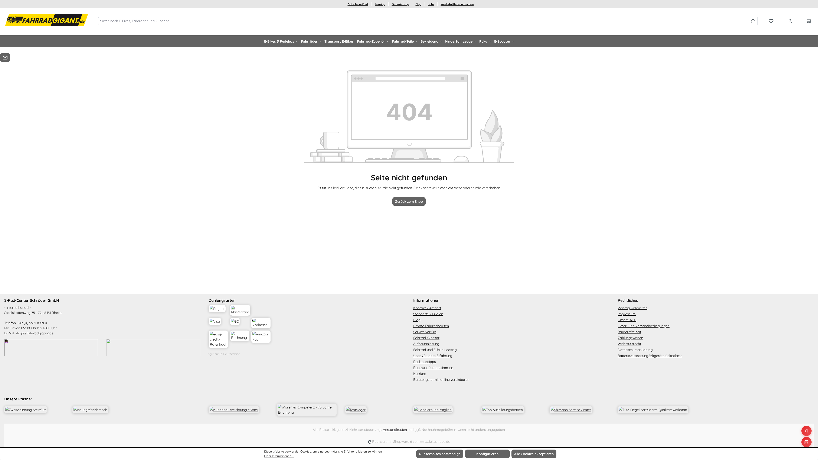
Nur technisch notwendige (440, 454)
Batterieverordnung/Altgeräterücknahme (650, 356)
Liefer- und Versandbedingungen (644, 326)
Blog (418, 4)
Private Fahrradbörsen (431, 326)
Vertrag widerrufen (632, 308)
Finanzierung (400, 4)
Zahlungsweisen (630, 338)
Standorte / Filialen (428, 314)
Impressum (627, 314)
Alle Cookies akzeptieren (534, 454)
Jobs (431, 4)
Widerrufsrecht (629, 344)
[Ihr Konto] (790, 21)
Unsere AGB (627, 320)
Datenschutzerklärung (635, 350)
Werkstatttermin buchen (457, 4)
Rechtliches (628, 300)
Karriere (419, 373)
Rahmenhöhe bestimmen (433, 367)
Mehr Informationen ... (279, 456)
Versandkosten (395, 429)
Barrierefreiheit (629, 332)
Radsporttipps (424, 361)
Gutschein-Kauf (358, 4)
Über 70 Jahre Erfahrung (432, 356)
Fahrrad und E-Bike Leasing (435, 350)
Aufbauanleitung (426, 344)
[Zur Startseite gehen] (46, 20)
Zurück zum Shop (409, 201)
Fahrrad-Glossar (426, 338)
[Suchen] (752, 21)
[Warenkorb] (809, 21)
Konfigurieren (487, 454)
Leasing (380, 4)
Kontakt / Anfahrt (427, 308)
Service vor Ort (424, 332)
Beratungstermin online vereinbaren (441, 379)
